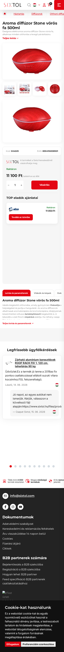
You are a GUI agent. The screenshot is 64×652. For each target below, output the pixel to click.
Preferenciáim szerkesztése (38, 644)
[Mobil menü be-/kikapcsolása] (59, 5)
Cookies (7, 538)
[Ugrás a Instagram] (13, 507)
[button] (11, 466)
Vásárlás (44, 184)
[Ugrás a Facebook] (5, 507)
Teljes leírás (9, 38)
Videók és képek (42, 293)
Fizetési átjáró (11, 543)
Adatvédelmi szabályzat (17, 523)
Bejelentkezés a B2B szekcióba (22, 564)
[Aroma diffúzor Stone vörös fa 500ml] (32, 61)
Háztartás (19, 13)
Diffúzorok (37, 13)
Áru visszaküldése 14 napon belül (24, 533)
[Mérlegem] (44, 5)
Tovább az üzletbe (21, 217)
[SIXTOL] (12, 5)
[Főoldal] (4, 13)
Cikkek (6, 548)
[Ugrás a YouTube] (20, 507)
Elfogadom (13, 644)
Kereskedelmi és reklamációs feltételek (28, 528)
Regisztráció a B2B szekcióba (21, 569)
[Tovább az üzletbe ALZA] (14, 209)
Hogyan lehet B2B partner (19, 574)
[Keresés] (29, 5)
